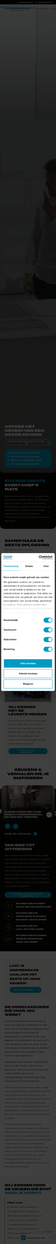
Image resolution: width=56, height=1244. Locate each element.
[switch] (48, 629)
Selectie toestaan (28, 673)
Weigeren (28, 683)
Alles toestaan (28, 663)
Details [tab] (29, 566)
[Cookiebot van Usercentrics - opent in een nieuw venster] (39, 557)
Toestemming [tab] (11, 566)
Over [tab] (46, 566)
